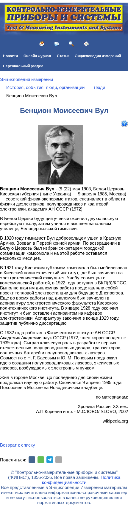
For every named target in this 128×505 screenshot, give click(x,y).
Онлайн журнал (37, 56)
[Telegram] (49, 459)
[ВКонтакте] (32, 459)
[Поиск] (71, 44)
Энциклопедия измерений (98, 56)
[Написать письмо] (57, 44)
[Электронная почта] (58, 459)
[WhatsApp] (41, 459)
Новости (10, 56)
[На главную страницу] (42, 44)
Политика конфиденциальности (81, 480)
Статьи (63, 56)
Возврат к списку (17, 444)
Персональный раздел (23, 66)
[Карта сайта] (86, 44)
